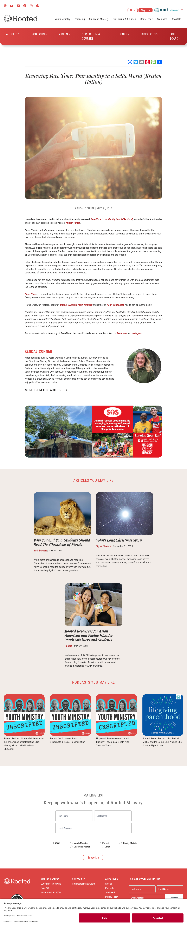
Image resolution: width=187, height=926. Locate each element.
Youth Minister (81, 843)
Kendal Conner (85, 208)
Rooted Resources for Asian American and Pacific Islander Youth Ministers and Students (89, 635)
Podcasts (38, 34)
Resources (148, 34)
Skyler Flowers (103, 546)
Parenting (80, 19)
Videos (63, 34)
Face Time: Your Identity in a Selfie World (111, 219)
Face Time (30, 294)
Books (123, 34)
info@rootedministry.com (83, 883)
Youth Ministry (62, 19)
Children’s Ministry (99, 19)
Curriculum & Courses (91, 36)
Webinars (162, 19)
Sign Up (145, 10)
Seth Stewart (40, 550)
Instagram (137, 333)
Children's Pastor (82, 846)
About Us (176, 19)
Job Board (174, 36)
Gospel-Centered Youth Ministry (76, 305)
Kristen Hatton (73, 222)
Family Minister (130, 843)
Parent (105, 843)
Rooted (68, 646)
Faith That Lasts (115, 305)
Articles (12, 34)
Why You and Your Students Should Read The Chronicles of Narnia (62, 542)
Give (132, 10)
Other (107, 846)
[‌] (18, 6)
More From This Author (43, 390)
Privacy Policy (111, 896)
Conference (146, 19)
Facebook (122, 333)
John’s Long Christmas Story (119, 540)
